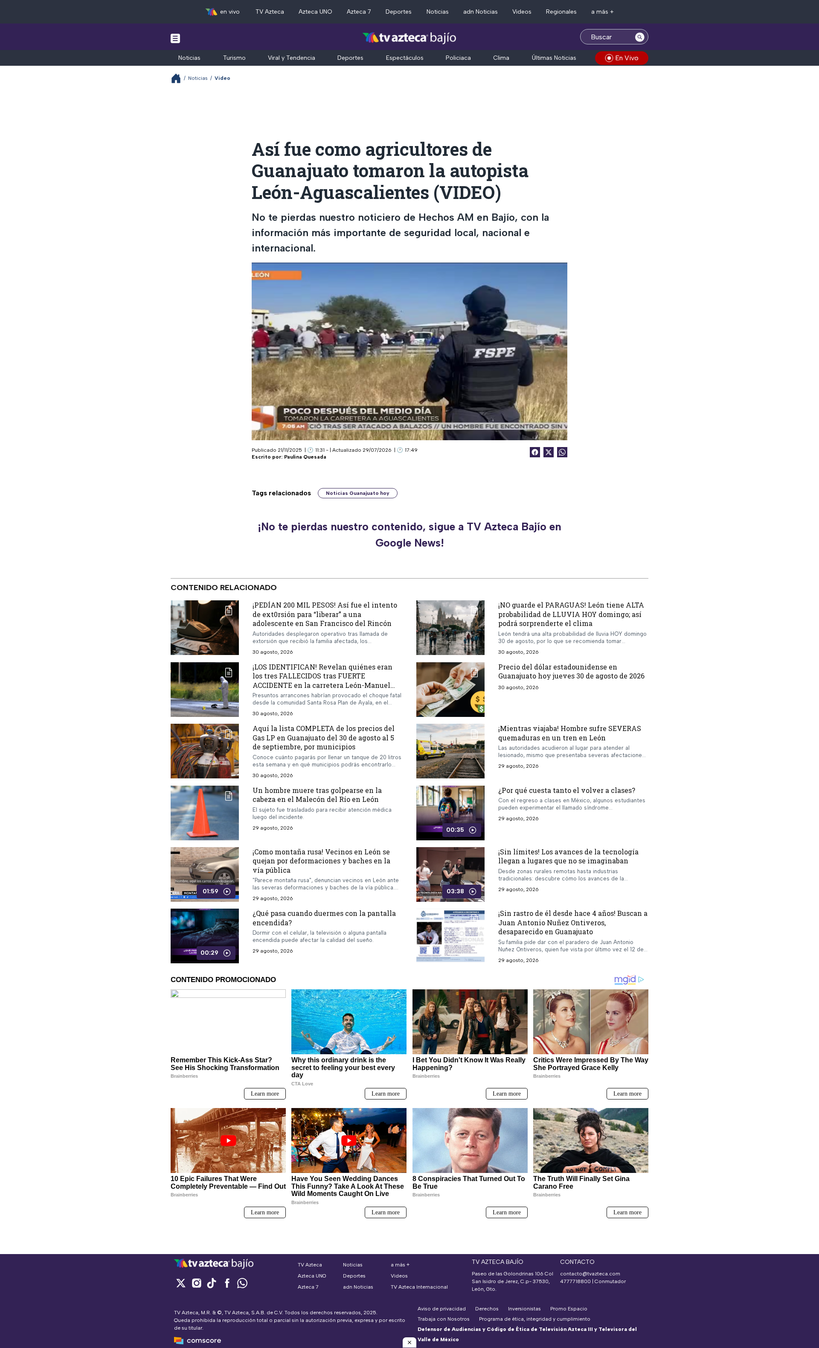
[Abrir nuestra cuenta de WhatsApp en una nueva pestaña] (242, 1283)
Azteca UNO (315, 11)
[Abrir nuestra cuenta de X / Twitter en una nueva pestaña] (181, 1283)
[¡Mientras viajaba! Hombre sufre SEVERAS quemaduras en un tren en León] (450, 751)
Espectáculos (405, 57)
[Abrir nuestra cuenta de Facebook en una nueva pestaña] (227, 1283)
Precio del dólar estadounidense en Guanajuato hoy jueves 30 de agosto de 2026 (571, 671)
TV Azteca (270, 11)
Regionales (561, 11)
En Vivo (627, 58)
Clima (501, 57)
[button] (409, 1342)
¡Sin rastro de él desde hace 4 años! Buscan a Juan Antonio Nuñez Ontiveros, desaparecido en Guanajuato (573, 922)
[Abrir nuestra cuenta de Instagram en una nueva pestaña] (196, 1283)
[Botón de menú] (175, 38)
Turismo (234, 57)
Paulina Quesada (305, 457)
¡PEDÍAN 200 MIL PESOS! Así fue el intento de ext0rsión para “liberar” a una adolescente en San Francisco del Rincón (325, 614)
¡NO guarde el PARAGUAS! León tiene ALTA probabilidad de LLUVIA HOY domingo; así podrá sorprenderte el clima (571, 614)
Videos (521, 11)
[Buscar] (640, 37)
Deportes (399, 11)
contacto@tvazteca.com (590, 1274)
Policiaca (458, 57)
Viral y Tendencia (291, 57)
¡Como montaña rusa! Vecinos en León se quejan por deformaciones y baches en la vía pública (321, 860)
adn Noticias (480, 11)
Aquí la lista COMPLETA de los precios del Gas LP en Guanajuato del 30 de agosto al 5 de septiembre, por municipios (324, 737)
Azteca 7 (359, 11)
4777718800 (575, 1281)
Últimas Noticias (554, 57)
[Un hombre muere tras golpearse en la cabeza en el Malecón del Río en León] (205, 813)
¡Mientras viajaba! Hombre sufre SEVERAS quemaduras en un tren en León (569, 733)
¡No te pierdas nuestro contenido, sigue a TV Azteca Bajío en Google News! (409, 534)
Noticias (438, 11)
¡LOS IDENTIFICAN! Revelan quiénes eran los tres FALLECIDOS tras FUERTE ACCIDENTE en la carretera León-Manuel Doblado (322, 680)
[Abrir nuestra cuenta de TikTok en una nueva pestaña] (211, 1283)
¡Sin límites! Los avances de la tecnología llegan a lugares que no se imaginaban (568, 856)
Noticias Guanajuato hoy (357, 493)
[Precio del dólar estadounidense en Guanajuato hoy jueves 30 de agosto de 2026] (450, 689)
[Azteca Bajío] (410, 38)
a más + (602, 11)
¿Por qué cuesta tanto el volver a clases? (566, 790)
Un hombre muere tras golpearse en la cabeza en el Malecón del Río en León (317, 795)
